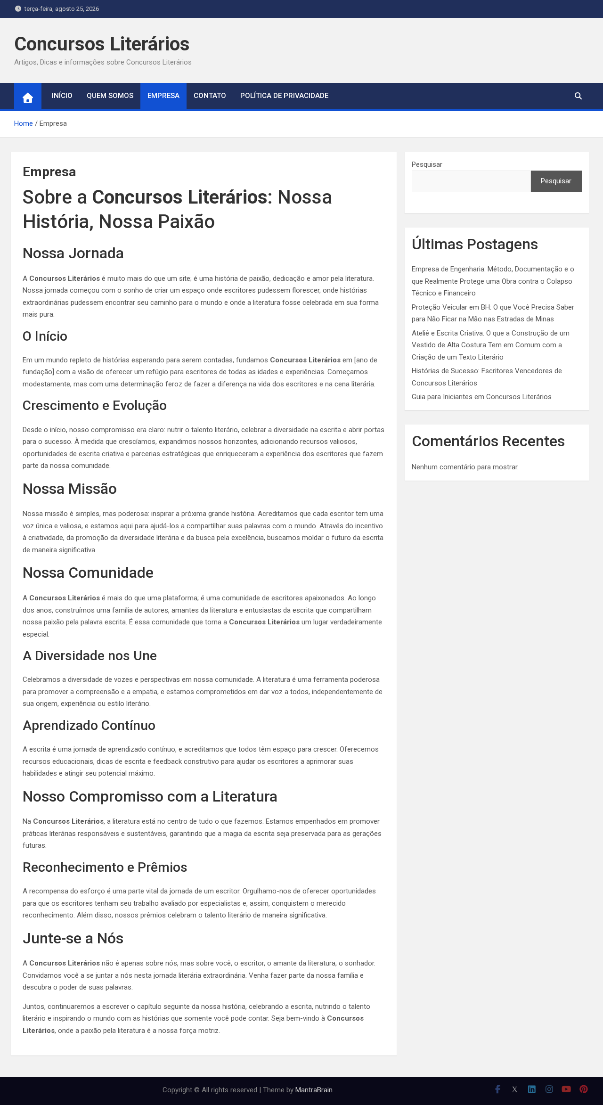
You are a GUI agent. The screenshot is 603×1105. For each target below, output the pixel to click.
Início (62, 95)
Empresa (163, 95)
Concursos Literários (102, 44)
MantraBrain (314, 1090)
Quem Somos (110, 95)
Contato (210, 95)
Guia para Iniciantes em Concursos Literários (482, 397)
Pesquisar (427, 164)
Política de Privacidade (284, 95)
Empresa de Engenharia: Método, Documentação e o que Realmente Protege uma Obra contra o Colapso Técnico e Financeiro (493, 281)
